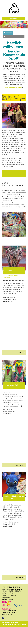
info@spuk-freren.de (8, 599)
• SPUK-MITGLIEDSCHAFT (10, 611)
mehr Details (19, 353)
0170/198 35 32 (12, 593)
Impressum (14, 623)
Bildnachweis (14, 625)
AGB (3, 623)
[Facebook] (3, 617)
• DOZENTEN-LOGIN (8, 613)
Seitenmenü (13, 18)
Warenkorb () (9, 32)
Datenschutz (5, 625)
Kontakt (7, 623)
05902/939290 (6, 597)
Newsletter (22, 625)
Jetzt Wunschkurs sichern (13, 88)
